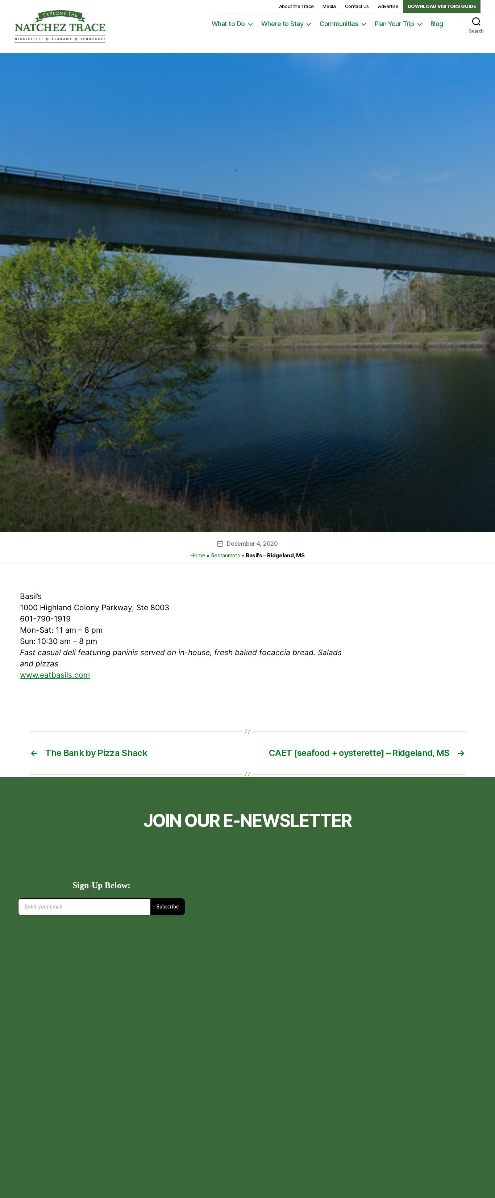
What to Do (228, 24)
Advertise (388, 6)
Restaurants (225, 555)
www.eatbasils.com (55, 674)
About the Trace (296, 6)
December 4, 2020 (252, 543)
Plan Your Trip (394, 24)
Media (329, 6)
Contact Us (357, 6)
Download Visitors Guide (442, 6)
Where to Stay (282, 24)
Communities (339, 24)
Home (197, 555)
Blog (436, 24)
